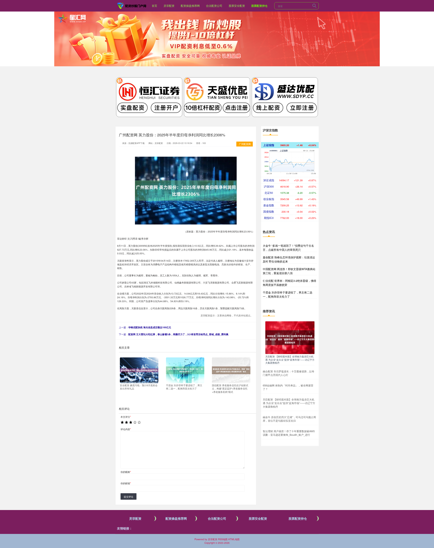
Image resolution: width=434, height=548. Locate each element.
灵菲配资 (169, 6)
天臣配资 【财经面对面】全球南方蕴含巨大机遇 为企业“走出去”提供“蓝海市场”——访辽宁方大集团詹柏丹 (289, 359)
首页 (154, 6)
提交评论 (128, 496)
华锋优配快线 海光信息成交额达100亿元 (149, 327)
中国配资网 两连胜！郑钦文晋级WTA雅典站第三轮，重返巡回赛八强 (289, 271)
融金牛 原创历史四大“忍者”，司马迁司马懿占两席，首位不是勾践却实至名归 (289, 418)
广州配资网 (245, 144)
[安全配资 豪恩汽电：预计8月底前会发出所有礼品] (139, 370)
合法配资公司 (214, 6)
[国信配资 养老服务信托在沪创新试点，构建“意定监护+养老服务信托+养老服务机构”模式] (231, 370)
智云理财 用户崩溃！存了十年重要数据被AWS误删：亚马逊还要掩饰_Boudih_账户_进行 (289, 432)
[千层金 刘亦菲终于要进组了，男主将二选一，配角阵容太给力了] (185, 370)
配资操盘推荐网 (190, 6)
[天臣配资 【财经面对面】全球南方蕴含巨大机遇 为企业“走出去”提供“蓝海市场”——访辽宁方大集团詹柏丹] (289, 337)
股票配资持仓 (259, 6)
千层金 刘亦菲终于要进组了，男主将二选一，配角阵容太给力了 (287, 294)
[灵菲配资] (132, 5)
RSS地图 (223, 539)
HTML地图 (234, 539)
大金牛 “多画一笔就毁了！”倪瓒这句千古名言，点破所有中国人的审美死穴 (288, 248)
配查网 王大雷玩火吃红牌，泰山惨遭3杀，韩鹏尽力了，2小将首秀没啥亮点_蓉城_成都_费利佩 (178, 334)
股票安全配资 (237, 6)
